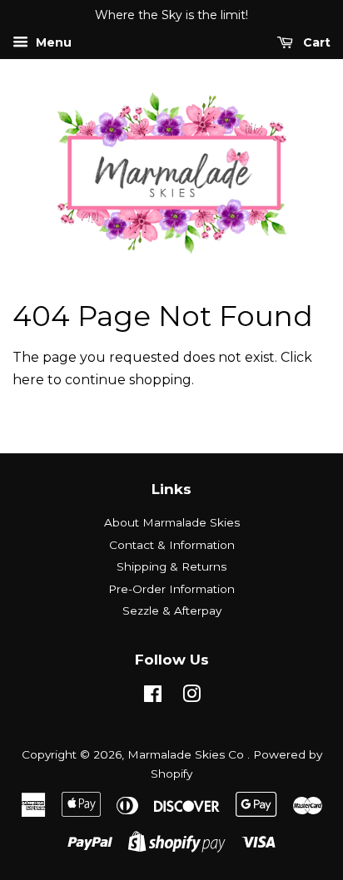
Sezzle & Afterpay (171, 610)
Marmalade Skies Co (187, 754)
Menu (52, 42)
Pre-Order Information (171, 589)
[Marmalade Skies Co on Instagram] (191, 697)
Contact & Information (172, 544)
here (28, 380)
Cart (315, 42)
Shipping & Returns (171, 566)
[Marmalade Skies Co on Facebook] (152, 697)
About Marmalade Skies (172, 522)
